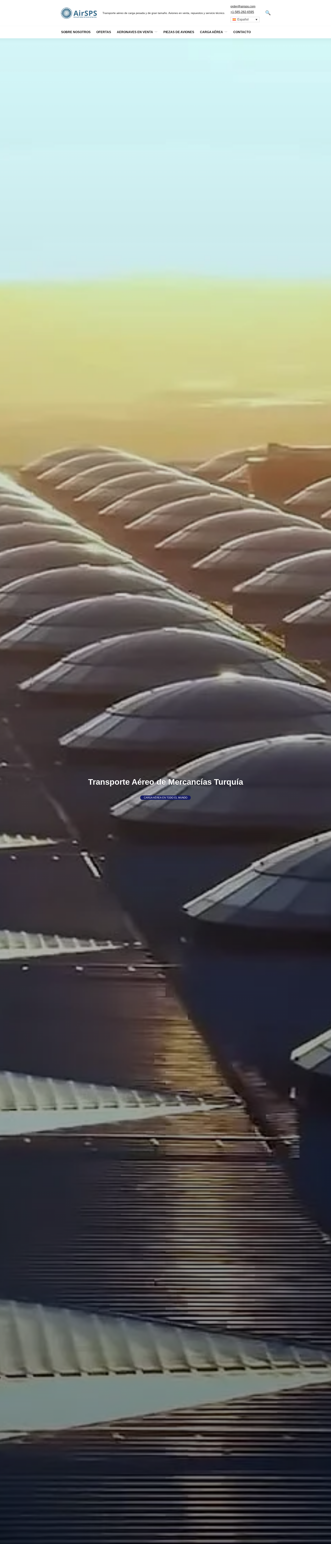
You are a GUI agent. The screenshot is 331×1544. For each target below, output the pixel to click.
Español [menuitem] (243, 19)
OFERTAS (103, 32)
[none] (245, 19)
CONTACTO (242, 32)
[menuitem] (245, 19)
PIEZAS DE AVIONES (178, 32)
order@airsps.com (242, 6)
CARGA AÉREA (211, 32)
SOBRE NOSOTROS (76, 32)
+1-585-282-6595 (242, 12)
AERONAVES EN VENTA (135, 32)
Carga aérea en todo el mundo (165, 797)
